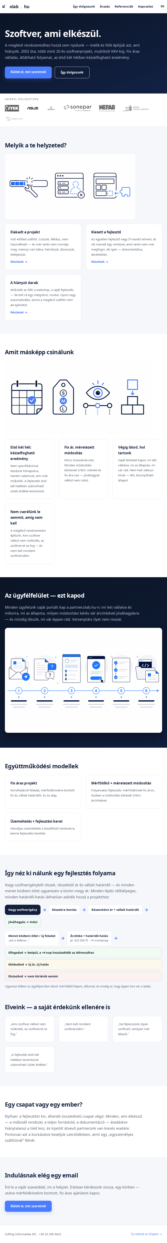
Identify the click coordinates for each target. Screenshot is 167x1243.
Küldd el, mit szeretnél (28, 72)
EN (162, 6)
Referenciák (124, 6)
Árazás (105, 6)
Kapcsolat (145, 6)
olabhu (20, 6)
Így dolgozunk (84, 6)
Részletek (17, 262)
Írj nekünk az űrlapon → (146, 1234)
